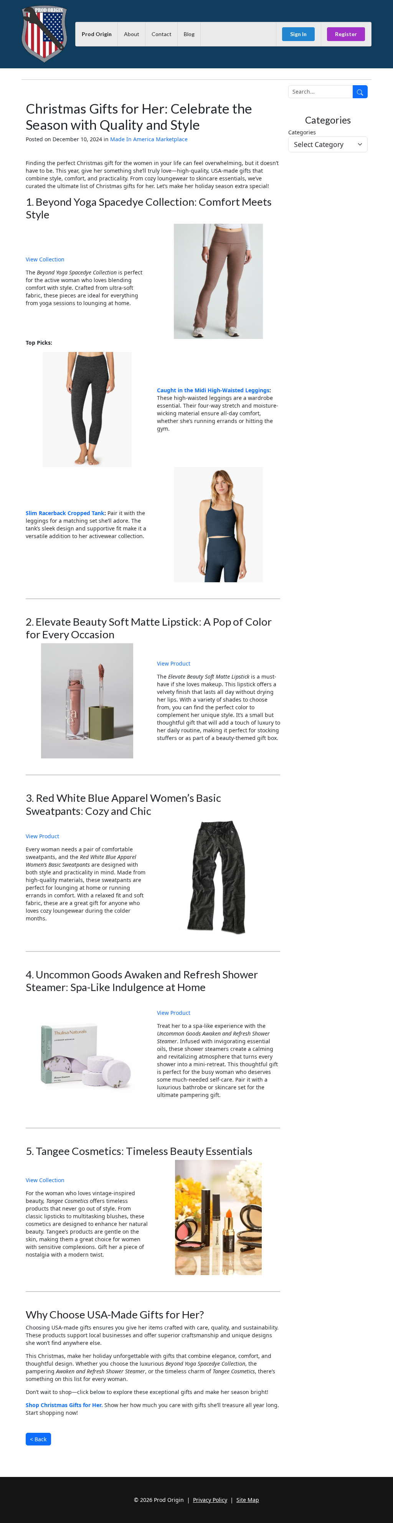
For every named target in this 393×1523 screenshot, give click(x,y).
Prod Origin (97, 34)
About (131, 34)
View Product (173, 663)
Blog (189, 34)
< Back (38, 1439)
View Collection (45, 259)
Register (346, 34)
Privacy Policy (210, 1499)
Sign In (298, 34)
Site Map (247, 1499)
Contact (162, 34)
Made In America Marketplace (149, 139)
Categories (302, 132)
